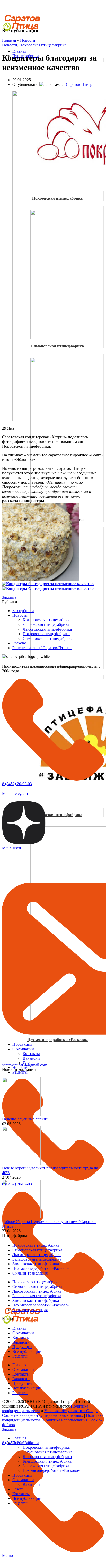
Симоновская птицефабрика (48, 638)
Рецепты (20, 1356)
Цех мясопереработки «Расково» (41, 1268)
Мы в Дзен (11, 848)
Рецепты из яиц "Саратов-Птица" (42, 648)
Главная (9, 40)
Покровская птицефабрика (42, 45)
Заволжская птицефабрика (57, 814)
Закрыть (9, 597)
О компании (23, 1333)
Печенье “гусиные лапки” (25, 1119)
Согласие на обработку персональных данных (42, 1415)
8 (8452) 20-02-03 (17, 784)
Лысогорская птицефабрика (47, 629)
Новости (27, 40)
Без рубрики (23, 610)
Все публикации (26, 1351)
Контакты (21, 1337)
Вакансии (21, 1342)
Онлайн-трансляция (30, 1273)
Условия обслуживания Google (71, 1411)
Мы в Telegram (15, 793)
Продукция (22, 1347)
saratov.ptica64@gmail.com (24, 1065)
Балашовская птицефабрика (47, 620)
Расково (19, 643)
